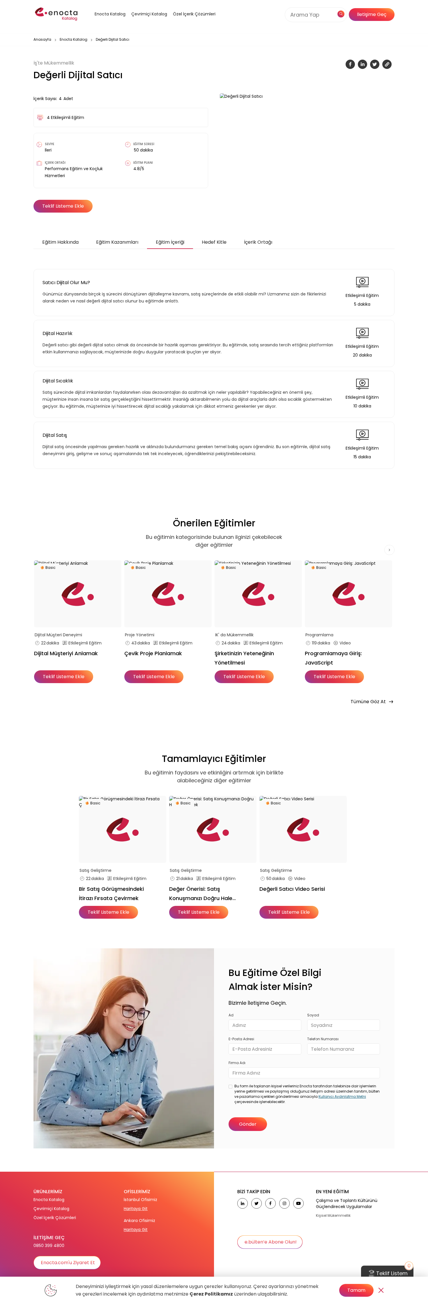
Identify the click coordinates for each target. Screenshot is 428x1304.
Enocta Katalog (73, 39)
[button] (102, 21)
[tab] (60, 242)
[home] (56, 14)
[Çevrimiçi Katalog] (147, 21)
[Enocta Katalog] (102, 21)
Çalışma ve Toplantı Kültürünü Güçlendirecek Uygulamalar (346, 1203)
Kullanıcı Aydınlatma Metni (342, 1096)
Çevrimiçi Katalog (51, 1209)
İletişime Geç (371, 14)
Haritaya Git (136, 1209)
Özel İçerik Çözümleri (194, 14)
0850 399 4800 (48, 1245)
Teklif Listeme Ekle (63, 206)
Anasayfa (42, 39)
